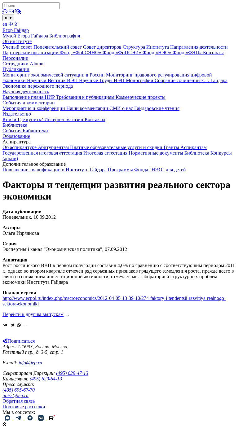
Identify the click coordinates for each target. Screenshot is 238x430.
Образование (16, 136)
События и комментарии (28, 102)
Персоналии (15, 58)
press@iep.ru (15, 395)
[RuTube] (52, 419)
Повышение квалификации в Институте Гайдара (55, 169)
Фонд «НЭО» (158, 52)
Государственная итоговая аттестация (42, 153)
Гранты (172, 147)
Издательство (16, 113)
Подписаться (21, 341)
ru (8, 17)
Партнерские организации (31, 52)
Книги (10, 119)
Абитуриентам (54, 147)
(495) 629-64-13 (46, 378)
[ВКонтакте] (5, 325)
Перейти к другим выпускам (33, 314)
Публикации (15, 69)
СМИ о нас (121, 108)
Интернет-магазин (64, 119)
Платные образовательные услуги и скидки (117, 147)
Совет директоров (103, 47)
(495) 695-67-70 (18, 390)
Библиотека (14, 125)
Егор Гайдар (15, 30)
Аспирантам (193, 147)
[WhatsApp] (19, 325)
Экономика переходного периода (37, 86)
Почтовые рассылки (23, 406)
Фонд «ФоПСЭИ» (123, 52)
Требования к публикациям (86, 97)
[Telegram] (12, 325)
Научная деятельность (25, 91)
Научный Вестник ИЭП (53, 80)
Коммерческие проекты (140, 97)
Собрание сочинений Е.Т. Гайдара (191, 80)
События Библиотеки (25, 130)
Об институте (17, 41)
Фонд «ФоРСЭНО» (81, 52)
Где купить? (31, 119)
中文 (13, 24)
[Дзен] (30, 419)
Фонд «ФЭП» (188, 52)
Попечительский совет (58, 47)
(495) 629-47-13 (72, 373)
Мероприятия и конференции (34, 108)
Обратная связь (18, 401)
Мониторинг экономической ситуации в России (54, 74)
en (5, 24)
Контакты (213, 52)
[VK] (41, 419)
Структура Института (146, 47)
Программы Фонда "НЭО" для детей (147, 169)
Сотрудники (16, 63)
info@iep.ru (30, 362)
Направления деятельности (199, 47)
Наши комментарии (87, 108)
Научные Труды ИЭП (102, 80)
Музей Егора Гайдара (25, 35)
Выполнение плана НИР (29, 97)
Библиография (64, 35)
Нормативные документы (156, 153)
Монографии (140, 80)
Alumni (37, 63)
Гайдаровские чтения (156, 108)
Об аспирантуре (20, 147)
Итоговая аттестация (106, 153)
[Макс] (8, 419)
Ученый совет (17, 47)
